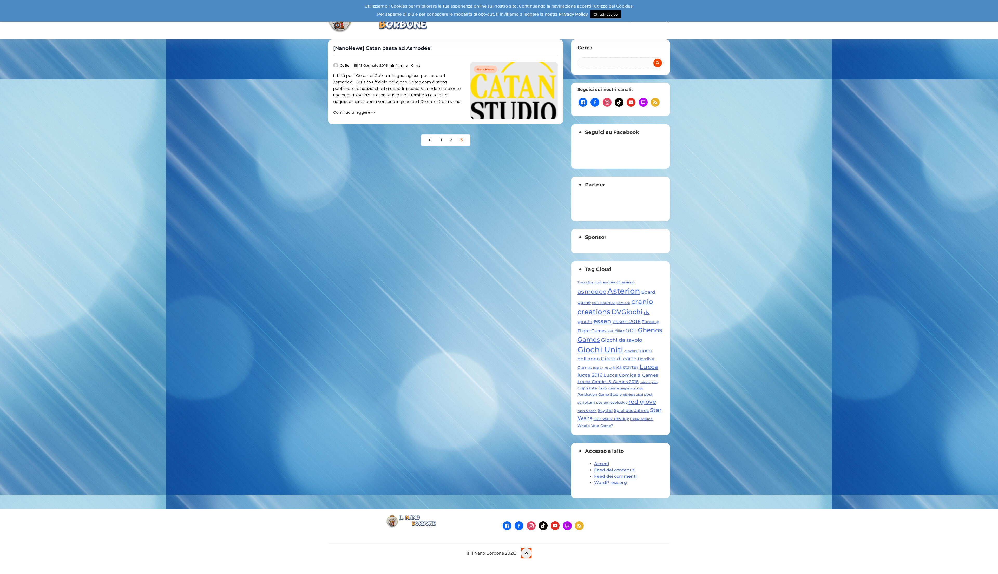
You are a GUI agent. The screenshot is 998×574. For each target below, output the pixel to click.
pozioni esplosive (611, 402)
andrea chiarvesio (619, 282)
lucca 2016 (589, 375)
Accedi (601, 463)
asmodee (591, 291)
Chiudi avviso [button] (606, 14)
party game (608, 388)
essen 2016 (627, 322)
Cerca (585, 48)
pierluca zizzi (633, 394)
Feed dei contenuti (614, 470)
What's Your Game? (595, 425)
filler (619, 331)
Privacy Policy (573, 14)
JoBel (345, 65)
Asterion (623, 290)
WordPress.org (610, 482)
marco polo (649, 382)
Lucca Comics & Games (630, 375)
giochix (630, 351)
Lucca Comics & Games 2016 (608, 381)
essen (602, 321)
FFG (611, 331)
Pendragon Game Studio (599, 394)
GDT (630, 330)
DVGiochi (627, 312)
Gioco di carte (618, 359)
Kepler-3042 (602, 368)
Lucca (649, 366)
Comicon (623, 303)
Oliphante (587, 388)
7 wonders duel (589, 282)
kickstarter (625, 367)
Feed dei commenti (615, 476)
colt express (604, 302)
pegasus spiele (631, 388)
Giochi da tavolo (621, 340)
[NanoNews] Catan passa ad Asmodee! (382, 48)
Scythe (605, 410)
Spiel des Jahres (631, 410)
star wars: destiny (611, 418)
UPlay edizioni (641, 419)
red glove (642, 401)
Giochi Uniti (600, 349)
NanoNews (485, 69)
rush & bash (586, 411)
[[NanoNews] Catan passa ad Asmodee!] (514, 90)
